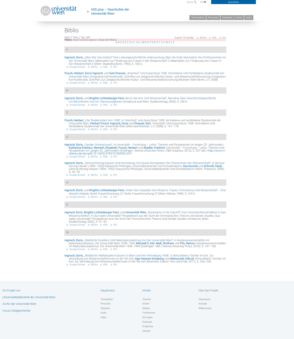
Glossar (146, 330)
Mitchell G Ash (145, 243)
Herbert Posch (99, 123)
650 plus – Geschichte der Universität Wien (110, 11)
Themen (146, 299)
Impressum (204, 299)
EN (202, 2)
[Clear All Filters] (107, 39)
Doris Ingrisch (94, 73)
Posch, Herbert (74, 73)
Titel (74, 37)
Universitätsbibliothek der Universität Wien (29, 297)
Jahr (87, 37)
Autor (67, 37)
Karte (239, 17)
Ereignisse (147, 326)
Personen (213, 17)
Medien (146, 308)
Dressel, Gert (142, 123)
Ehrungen (147, 317)
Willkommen (205, 308)
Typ (83, 37)
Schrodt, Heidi (213, 166)
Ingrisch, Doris (73, 57)
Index (249, 17)
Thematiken (197, 17)
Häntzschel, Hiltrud (182, 258)
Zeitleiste (227, 17)
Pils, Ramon (187, 243)
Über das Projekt (208, 290)
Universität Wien (135, 212)
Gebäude (147, 321)
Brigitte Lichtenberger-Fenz (106, 98)
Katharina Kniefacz (81, 147)
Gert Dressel (117, 73)
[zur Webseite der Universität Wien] (59, 11)
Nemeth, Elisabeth (105, 147)
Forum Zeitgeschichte (16, 310)
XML (214, 37)
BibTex (203, 37)
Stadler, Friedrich (154, 147)
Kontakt (203, 303)
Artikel (145, 303)
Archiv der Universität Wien (19, 303)
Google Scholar (77, 66)
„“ (102, 120)
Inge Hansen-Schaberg (149, 258)
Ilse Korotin (190, 166)
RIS (224, 37)
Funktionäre (148, 312)
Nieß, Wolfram (165, 243)
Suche (190, 2)
